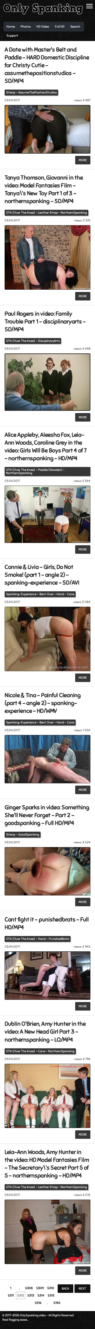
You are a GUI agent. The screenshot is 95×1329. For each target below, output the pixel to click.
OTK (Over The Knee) (20, 213)
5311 (11, 1295)
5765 (56, 1303)
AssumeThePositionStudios (37, 92)
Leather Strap (48, 213)
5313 (30, 1295)
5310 (50, 1288)
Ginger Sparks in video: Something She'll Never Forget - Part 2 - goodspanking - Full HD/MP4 (47, 815)
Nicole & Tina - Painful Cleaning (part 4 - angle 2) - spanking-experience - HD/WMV (43, 703)
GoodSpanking (28, 834)
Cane (70, 594)
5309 (40, 1288)
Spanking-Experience (21, 594)
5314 (41, 1295)
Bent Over (46, 594)
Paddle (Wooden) (50, 470)
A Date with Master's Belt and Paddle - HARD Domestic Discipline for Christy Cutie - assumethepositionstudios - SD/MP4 (47, 65)
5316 (38, 1303)
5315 (51, 1295)
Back (65, 1289)
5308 (29, 1288)
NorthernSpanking (74, 213)
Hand (60, 594)
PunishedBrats (59, 939)
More (83, 160)
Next (82, 1289)
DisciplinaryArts (49, 341)
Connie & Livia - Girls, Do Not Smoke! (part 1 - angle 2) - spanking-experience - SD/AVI (42, 574)
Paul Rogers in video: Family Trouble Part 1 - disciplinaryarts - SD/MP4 (45, 321)
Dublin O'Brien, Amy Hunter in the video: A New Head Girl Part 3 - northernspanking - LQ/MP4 (45, 1031)
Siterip (10, 92)
